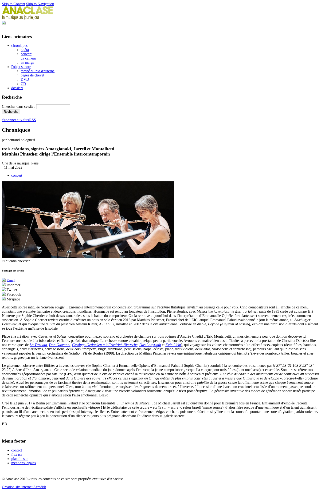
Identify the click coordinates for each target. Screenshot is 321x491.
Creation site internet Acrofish (24, 487)
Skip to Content (13, 4)
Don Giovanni (59, 345)
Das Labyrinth (150, 345)
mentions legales (23, 463)
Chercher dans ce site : (19, 106)
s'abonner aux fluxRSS (19, 120)
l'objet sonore (21, 67)
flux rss (16, 454)
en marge (27, 62)
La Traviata (38, 345)
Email (10, 280)
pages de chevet (32, 75)
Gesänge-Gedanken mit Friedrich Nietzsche (104, 345)
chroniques (19, 46)
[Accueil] (27, 18)
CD (23, 84)
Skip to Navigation (40, 4)
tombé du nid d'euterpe (38, 71)
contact (16, 450)
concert (26, 54)
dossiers (17, 88)
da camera (28, 58)
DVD (25, 79)
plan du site (19, 459)
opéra (25, 50)
